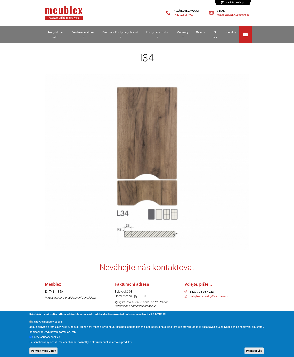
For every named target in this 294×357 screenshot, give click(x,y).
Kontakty (230, 32)
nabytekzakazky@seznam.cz (209, 296)
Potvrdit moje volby (43, 350)
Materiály (183, 32)
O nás (215, 34)
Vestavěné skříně (83, 32)
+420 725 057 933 (202, 291)
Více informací (157, 314)
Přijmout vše (254, 350)
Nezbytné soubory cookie (47, 321)
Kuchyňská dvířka (157, 32)
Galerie (200, 32)
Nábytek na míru (55, 34)
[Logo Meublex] (64, 13)
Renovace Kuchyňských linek (120, 32)
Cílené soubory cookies (46, 337)
